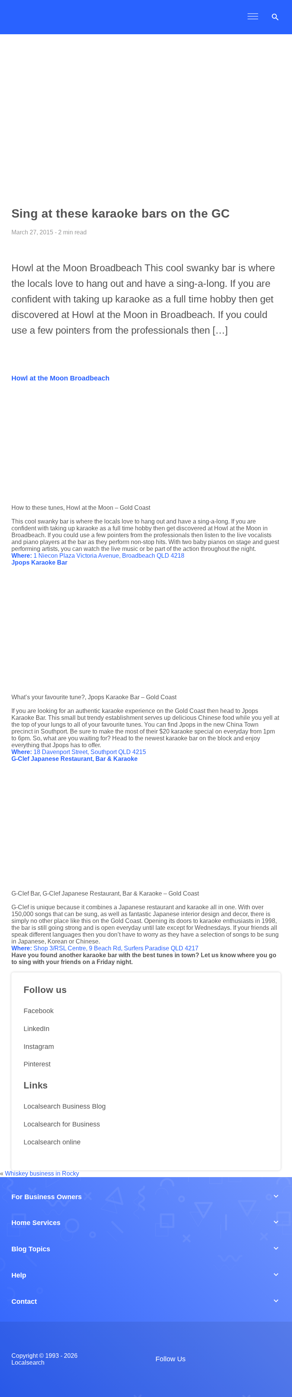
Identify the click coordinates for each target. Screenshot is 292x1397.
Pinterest (37, 1064)
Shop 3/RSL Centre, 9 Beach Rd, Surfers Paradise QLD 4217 (104, 948)
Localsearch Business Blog (65, 1106)
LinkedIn (36, 1029)
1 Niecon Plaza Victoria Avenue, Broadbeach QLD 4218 (97, 555)
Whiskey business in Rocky (42, 1173)
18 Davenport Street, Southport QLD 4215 (78, 752)
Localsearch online (52, 1142)
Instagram (39, 1046)
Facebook (39, 1011)
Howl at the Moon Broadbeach (60, 378)
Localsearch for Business (62, 1124)
